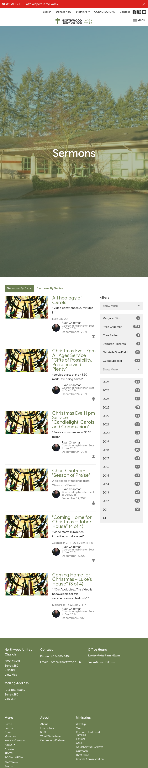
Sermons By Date (19, 288)
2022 (121, 416)
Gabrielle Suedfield (121, 352)
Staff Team (11, 762)
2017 (121, 458)
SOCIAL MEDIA (14, 757)
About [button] (8, 744)
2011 (121, 509)
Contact (125, 11)
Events (9, 728)
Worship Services (15, 740)
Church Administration (90, 759)
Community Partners (52, 740)
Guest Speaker (121, 361)
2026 (121, 382)
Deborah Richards (121, 344)
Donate (9, 749)
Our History (47, 728)
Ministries (10, 736)
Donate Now (63, 11)
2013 (121, 492)
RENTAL (9, 753)
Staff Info (81, 11)
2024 (121, 399)
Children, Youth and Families (88, 733)
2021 (121, 424)
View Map (11, 674)
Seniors (80, 738)
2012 (121, 501)
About (44, 724)
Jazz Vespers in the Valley (41, 4)
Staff (43, 732)
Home (8, 724)
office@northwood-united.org (67, 662)
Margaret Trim (121, 318)
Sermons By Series (50, 288)
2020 (121, 433)
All (104, 518)
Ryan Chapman (121, 327)
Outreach (82, 751)
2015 (121, 475)
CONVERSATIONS (104, 11)
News (8, 732)
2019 (121, 441)
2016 (121, 467)
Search (47, 11)
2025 (121, 390)
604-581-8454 (61, 656)
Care (79, 743)
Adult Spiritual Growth (89, 747)
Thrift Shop (82, 755)
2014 (121, 484)
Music (79, 728)
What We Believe (50, 736)
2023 (121, 407)
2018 (121, 450)
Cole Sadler (121, 335)
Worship (81, 724)
